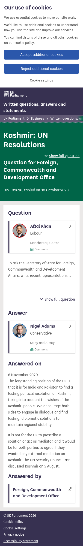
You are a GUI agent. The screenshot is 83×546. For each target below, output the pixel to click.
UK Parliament (13, 119)
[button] (62, 156)
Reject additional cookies (41, 68)
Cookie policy (13, 522)
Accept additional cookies (41, 54)
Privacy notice (13, 535)
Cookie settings (41, 80)
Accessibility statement (20, 541)
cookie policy (24, 43)
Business (37, 119)
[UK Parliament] (15, 94)
